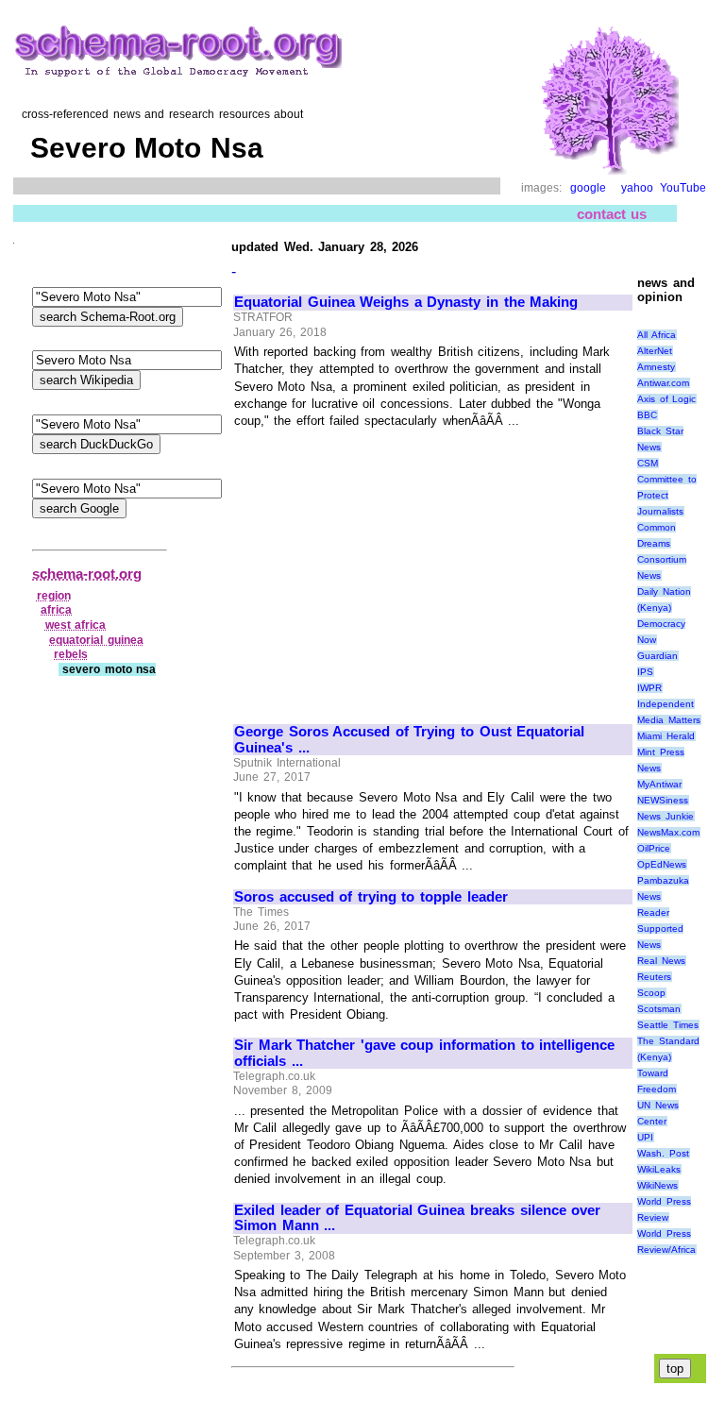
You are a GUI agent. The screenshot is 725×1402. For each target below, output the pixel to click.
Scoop (651, 993)
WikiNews (657, 1185)
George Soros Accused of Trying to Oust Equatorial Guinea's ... (409, 739)
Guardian (657, 655)
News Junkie (665, 816)
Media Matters (668, 720)
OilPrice (653, 848)
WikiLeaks (659, 1169)
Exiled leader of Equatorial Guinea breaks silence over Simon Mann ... (417, 1218)
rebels (71, 654)
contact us (612, 214)
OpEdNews (661, 864)
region (54, 595)
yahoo (637, 187)
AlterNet (654, 351)
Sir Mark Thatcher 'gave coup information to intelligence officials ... (424, 1053)
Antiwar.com (663, 383)
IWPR (649, 688)
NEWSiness (662, 800)
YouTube (683, 187)
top (674, 1368)
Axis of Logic (666, 399)
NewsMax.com (668, 832)
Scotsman (659, 1009)
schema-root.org (87, 574)
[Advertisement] (392, 568)
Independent (665, 704)
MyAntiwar (659, 784)
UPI (645, 1137)
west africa (76, 625)
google (588, 187)
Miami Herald (666, 736)
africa (56, 610)
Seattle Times (668, 1025)
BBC (647, 415)
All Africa (656, 334)
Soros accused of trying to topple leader (371, 896)
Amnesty (656, 367)
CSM (647, 463)
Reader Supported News (660, 928)
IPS (645, 672)
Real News (661, 960)
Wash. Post (663, 1153)
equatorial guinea (96, 640)
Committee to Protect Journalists (667, 495)
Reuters (654, 976)
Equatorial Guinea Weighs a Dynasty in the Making (406, 302)
